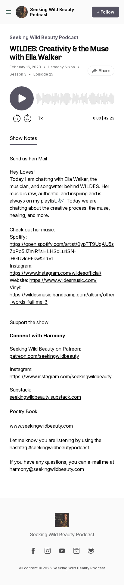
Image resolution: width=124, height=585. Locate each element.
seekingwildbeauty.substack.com (45, 397)
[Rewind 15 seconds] (17, 118)
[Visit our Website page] (76, 551)
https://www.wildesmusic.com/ (63, 280)
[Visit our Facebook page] (33, 551)
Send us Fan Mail (28, 159)
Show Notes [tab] (23, 138)
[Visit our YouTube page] (62, 551)
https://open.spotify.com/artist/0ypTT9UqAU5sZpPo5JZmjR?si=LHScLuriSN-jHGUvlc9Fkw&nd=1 (62, 251)
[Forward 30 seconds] (27, 118)
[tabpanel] (62, 317)
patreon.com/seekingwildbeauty (44, 356)
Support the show (29, 322)
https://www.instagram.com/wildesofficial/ (55, 273)
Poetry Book (23, 411)
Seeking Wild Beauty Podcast (52, 12)
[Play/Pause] (22, 98)
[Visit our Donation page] (91, 551)
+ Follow (105, 11)
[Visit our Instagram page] (48, 551)
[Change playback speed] (40, 118)
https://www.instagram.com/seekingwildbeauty (61, 376)
